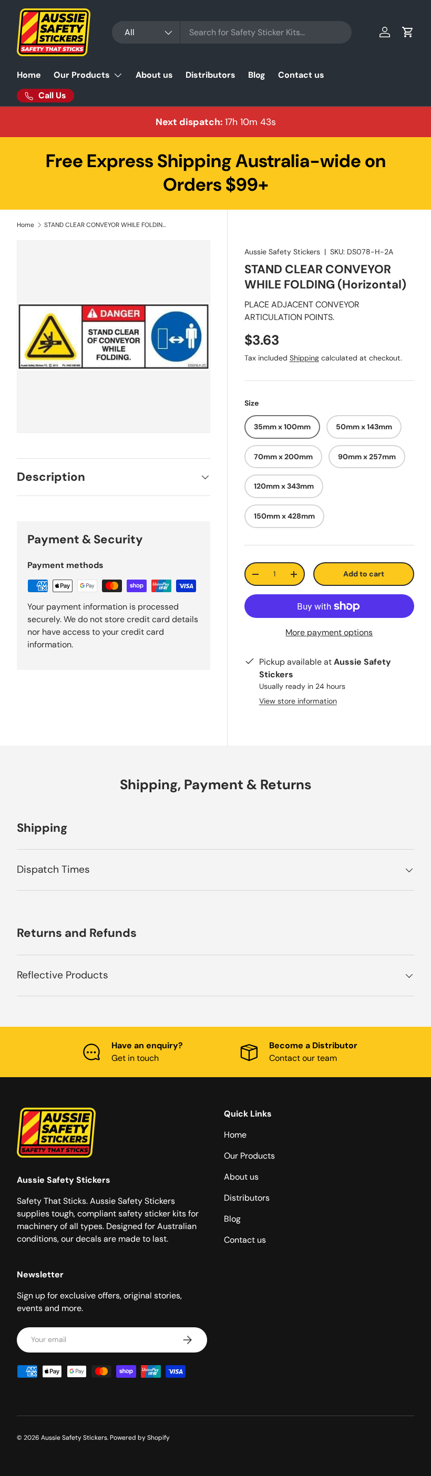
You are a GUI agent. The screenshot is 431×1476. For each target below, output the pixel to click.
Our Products (249, 1155)
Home (29, 74)
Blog (256, 74)
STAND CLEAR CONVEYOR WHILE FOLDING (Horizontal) (107, 225)
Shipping (304, 358)
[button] (407, 32)
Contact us (301, 74)
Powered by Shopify (140, 1437)
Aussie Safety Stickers (282, 251)
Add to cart (363, 574)
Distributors (210, 74)
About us (154, 74)
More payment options (329, 632)
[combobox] (231, 32)
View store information (298, 701)
